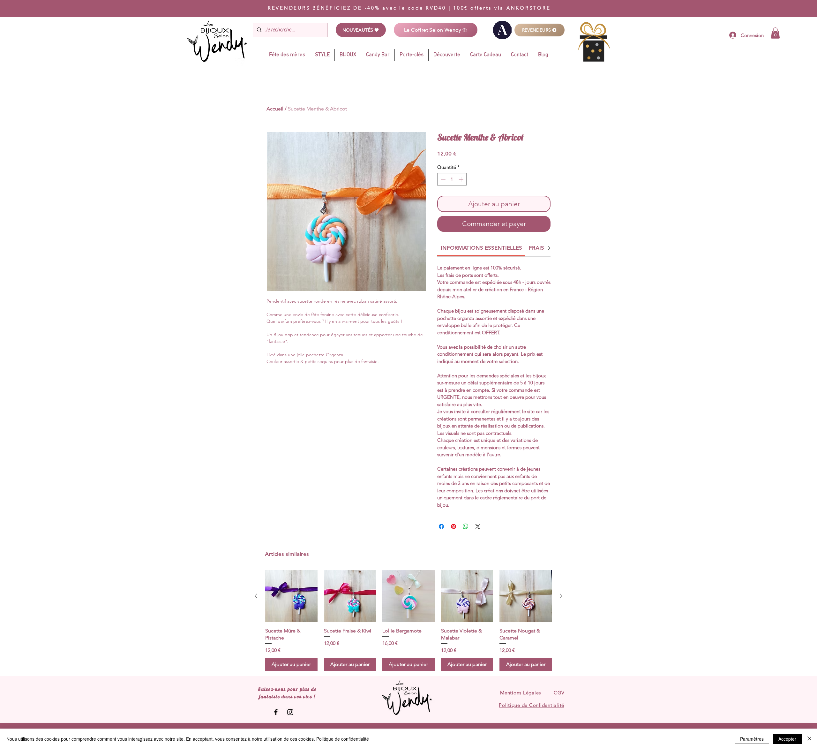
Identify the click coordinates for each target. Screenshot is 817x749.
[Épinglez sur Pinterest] (453, 526)
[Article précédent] (256, 596)
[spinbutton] (452, 179)
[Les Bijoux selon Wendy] (276, 712)
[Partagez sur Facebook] (441, 526)
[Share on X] (478, 526)
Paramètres (752, 739)
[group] (408, 620)
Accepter (787, 739)
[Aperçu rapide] (291, 596)
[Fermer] (809, 739)
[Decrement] (442, 179)
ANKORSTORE (528, 8)
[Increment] (461, 179)
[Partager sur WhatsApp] (465, 526)
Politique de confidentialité (342, 739)
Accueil (274, 109)
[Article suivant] (561, 596)
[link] (775, 33)
